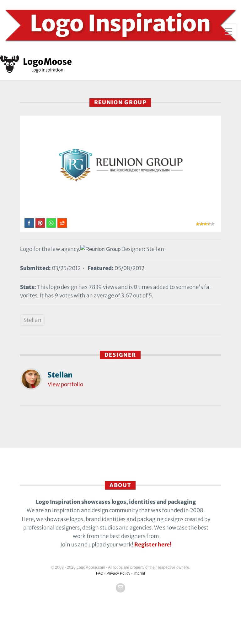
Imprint (139, 573)
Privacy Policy (118, 573)
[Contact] (120, 588)
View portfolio (65, 384)
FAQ (99, 573)
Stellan (32, 320)
